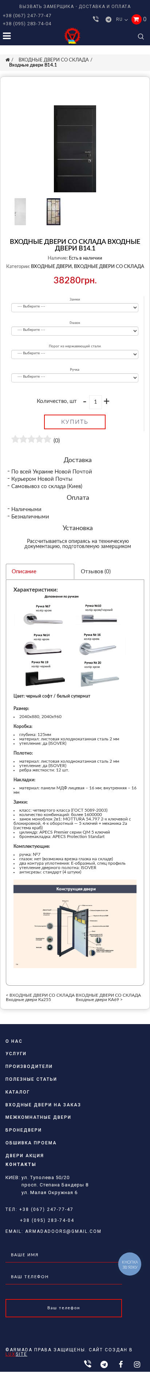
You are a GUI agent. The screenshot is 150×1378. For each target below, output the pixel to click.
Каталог (17, 1092)
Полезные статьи (31, 1079)
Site (16, 1354)
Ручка (74, 369)
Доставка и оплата (105, 6)
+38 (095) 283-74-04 (27, 23)
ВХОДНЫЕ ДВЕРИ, (52, 266)
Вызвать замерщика (46, 6)
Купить (74, 422)
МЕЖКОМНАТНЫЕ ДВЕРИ (38, 1117)
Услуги (16, 1053)
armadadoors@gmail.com (63, 1231)
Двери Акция (24, 1155)
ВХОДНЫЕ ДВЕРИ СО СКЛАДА (54, 60)
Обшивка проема (31, 1142)
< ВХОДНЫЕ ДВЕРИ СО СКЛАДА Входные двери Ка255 (40, 997)
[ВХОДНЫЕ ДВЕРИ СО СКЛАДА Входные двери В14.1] (75, 149)
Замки (75, 299)
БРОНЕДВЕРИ (23, 1130)
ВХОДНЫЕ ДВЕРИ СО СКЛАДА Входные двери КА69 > (108, 997)
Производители (29, 1066)
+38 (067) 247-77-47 (27, 15)
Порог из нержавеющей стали (75, 346)
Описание (24, 571)
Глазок (75, 323)
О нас (14, 1041)
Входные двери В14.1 (33, 65)
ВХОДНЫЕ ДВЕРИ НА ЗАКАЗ (43, 1104)
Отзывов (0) (96, 571)
